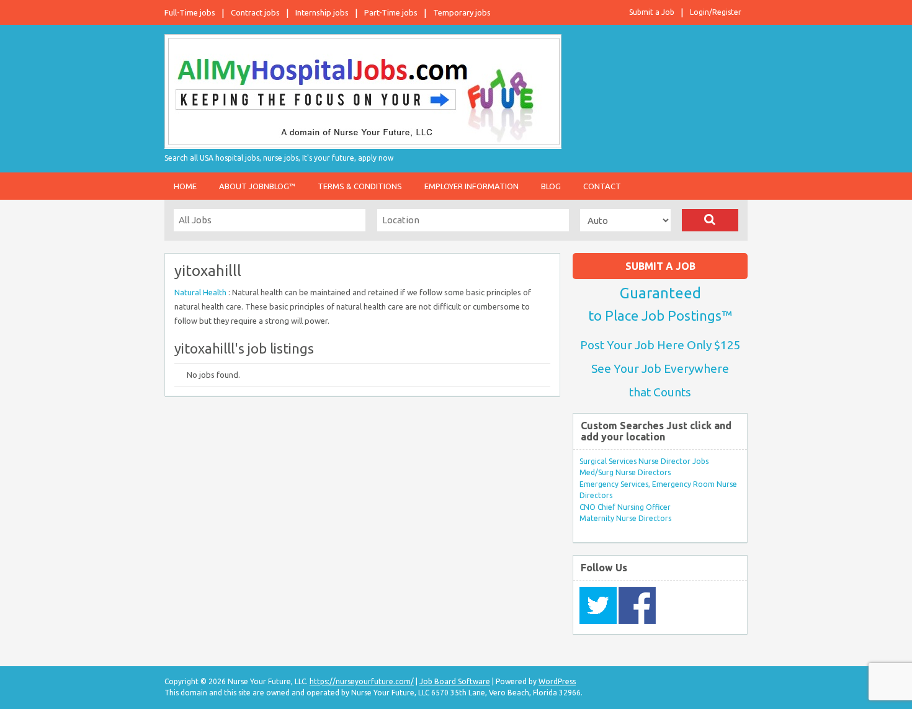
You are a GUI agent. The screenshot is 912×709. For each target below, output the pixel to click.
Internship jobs (322, 12)
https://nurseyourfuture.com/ (362, 681)
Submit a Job (651, 12)
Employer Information (471, 186)
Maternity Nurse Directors (625, 518)
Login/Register (715, 12)
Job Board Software (454, 681)
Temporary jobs (462, 12)
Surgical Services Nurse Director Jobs (644, 461)
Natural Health (201, 292)
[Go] (710, 220)
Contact (602, 186)
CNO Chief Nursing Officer (625, 507)
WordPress (557, 681)
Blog (551, 186)
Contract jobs (255, 12)
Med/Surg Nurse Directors (625, 472)
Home (185, 186)
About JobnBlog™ (257, 186)
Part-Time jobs (391, 12)
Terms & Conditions (360, 186)
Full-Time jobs (189, 12)
